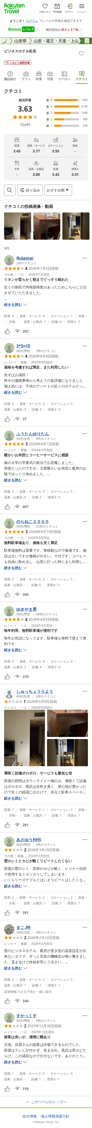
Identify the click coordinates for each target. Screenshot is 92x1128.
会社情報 (29, 1116)
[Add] (81, 53)
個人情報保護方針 (55, 1116)
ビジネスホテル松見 (20, 50)
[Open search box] (9, 190)
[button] (17, 226)
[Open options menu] (85, 258)
